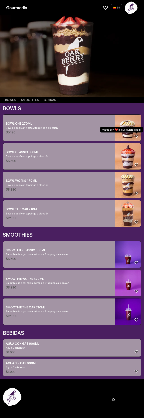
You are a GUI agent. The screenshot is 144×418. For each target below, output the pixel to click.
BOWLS (10, 100)
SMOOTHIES (30, 100)
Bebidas (50, 100)
